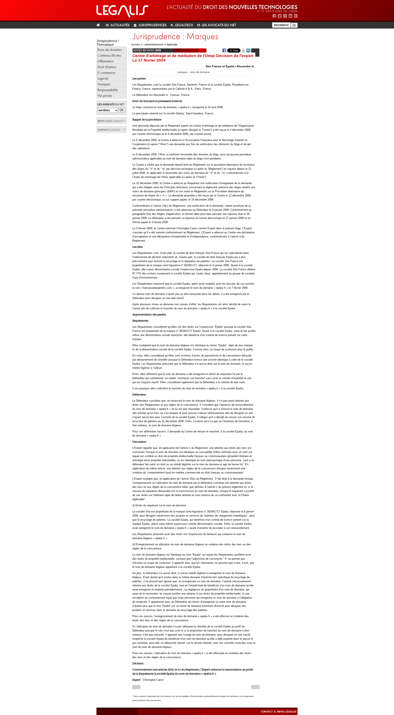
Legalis (110, 121)
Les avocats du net (219, 25)
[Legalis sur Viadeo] (285, 16)
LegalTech (184, 25)
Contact (267, 711)
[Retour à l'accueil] (99, 25)
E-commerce (106, 72)
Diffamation (105, 61)
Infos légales (287, 711)
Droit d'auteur (106, 66)
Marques (103, 84)
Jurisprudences (152, 25)
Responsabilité (107, 89)
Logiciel (102, 78)
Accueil (135, 45)
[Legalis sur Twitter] (280, 16)
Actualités (119, 25)
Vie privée (104, 95)
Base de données (109, 49)
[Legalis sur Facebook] (274, 16)
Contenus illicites (109, 55)
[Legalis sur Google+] (296, 16)
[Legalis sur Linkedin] (290, 16)
